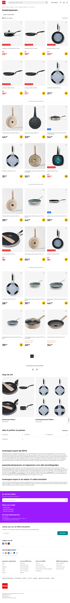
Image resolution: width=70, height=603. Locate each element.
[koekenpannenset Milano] (52, 400)
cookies (52, 578)
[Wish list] (60, 2)
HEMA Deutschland (60, 567)
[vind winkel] (66, 500)
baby (3, 563)
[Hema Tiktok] (9, 544)
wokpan (14, 472)
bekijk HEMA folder (24, 567)
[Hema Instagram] (6, 544)
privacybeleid (18, 578)
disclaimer (24, 578)
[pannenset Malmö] (18, 400)
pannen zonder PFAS (8, 14)
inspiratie (22, 572)
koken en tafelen (10, 7)
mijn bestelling (6, 507)
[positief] (33, 369)
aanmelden (63, 533)
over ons (38, 563)
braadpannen (50, 434)
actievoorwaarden (24, 568)
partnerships (38, 570)
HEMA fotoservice (24, 570)
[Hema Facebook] (3, 544)
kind (3, 565)
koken (16, 7)
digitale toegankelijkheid (8, 578)
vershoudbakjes (21, 473)
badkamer (4, 567)
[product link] (12, 33)
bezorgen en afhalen (8, 509)
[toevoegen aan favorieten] (21, 22)
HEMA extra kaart (24, 565)
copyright (35, 578)
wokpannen (27, 434)
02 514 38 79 (5, 517)
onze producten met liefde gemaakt (44, 568)
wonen (3, 570)
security (30, 578)
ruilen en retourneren (8, 511)
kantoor (4, 572)
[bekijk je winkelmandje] (64, 2)
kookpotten (5, 434)
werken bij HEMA (39, 565)
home (3, 7)
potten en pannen (23, 7)
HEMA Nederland (60, 563)
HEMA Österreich (60, 568)
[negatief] (37, 369)
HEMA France (59, 565)
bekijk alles (65, 430)
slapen (3, 568)
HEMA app (22, 563)
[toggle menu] (67, 2)
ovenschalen (50, 472)
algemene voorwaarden (44, 578)
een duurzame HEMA (40, 567)
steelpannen (5, 439)
